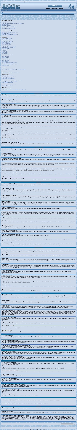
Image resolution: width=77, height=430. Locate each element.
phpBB (34, 429)
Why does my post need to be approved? (8, 47)
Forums (6, 12)
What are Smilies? (5, 52)
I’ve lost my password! (5, 24)
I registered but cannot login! (6, 25)
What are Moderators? (5, 60)
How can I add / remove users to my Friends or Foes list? (11, 72)
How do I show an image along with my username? (10, 34)
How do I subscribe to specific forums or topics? (9, 81)
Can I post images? (5, 53)
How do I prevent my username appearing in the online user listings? (13, 23)
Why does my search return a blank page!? (9, 76)
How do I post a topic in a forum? (7, 38)
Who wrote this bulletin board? (6, 88)
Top (2, 102)
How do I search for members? (7, 77)
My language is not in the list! (6, 33)
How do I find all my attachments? (7, 85)
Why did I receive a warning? (6, 45)
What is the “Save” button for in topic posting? (9, 46)
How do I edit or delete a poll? (6, 42)
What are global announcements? (7, 54)
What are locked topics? (5, 56)
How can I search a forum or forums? (8, 75)
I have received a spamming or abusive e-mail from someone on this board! (14, 69)
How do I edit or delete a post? (6, 39)
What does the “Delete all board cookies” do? (9, 28)
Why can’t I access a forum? (6, 43)
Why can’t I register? (5, 27)
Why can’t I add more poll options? (7, 41)
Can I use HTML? (4, 51)
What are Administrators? (6, 59)
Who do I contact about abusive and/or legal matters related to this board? (14, 89)
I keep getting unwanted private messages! (9, 68)
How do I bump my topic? (6, 48)
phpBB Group (30, 408)
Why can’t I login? (4, 21)
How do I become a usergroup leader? (8, 63)
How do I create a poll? (5, 40)
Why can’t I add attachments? (6, 44)
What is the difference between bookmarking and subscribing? (12, 80)
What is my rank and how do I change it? (8, 35)
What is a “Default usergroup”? (7, 64)
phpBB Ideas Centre (48, 412)
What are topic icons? (5, 57)
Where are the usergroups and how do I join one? (10, 62)
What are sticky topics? (5, 55)
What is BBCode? (4, 50)
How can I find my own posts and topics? (8, 78)
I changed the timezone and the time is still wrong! (10, 32)
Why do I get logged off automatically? (8, 22)
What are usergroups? (5, 61)
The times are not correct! (6, 31)
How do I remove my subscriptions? (7, 82)
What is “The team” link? (5, 65)
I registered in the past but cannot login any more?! (10, 26)
